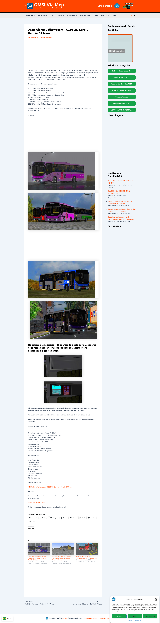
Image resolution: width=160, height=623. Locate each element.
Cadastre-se (42, 15)
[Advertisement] (63, 54)
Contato (114, 15)
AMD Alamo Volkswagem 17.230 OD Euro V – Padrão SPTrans (50, 487)
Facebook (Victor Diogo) (36, 502)
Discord (52, 15)
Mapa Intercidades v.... (121, 47)
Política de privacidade (135, 620)
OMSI (60, 15)
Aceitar (119, 616)
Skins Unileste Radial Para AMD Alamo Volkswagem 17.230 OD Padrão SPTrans (37, 558)
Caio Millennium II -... (117, 45)
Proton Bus (71, 15)
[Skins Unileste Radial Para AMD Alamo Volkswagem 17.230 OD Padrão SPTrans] (39, 549)
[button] (156, 599)
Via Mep (65, 618)
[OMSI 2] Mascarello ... (123, 41)
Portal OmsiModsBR (89, 618)
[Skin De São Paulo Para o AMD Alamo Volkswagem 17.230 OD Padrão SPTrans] (63, 549)
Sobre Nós (29, 15)
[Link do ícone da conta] (135, 15)
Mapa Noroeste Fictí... (121, 55)
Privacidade (102, 618)
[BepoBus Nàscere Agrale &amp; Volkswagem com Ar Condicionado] (87, 549)
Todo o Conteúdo (100, 15)
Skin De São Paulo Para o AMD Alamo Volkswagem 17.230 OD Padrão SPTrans (61, 558)
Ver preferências (150, 616)
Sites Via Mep (85, 15)
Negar (135, 616)
